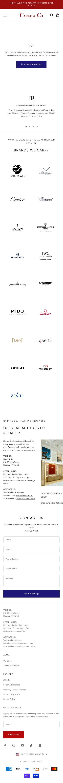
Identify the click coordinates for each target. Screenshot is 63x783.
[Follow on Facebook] (5, 745)
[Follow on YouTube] (22, 745)
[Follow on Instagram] (13, 745)
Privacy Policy (9, 699)
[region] (31, 108)
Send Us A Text (31, 531)
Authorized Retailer (11, 665)
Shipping (7, 680)
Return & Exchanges (11, 685)
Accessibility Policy (11, 694)
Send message (31, 593)
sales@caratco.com (24, 495)
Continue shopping (31, 64)
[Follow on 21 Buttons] (40, 745)
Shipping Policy (35, 116)
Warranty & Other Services (14, 689)
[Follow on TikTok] (31, 745)
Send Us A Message (16, 492)
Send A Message (15, 640)
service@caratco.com (25, 498)
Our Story (7, 661)
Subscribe (13, 734)
